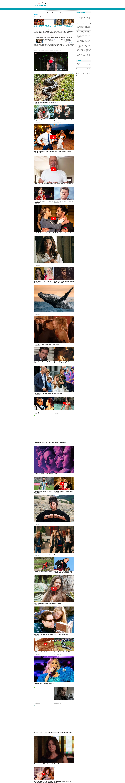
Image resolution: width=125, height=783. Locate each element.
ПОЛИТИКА (36, 14)
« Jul (76, 77)
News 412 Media (40, 5)
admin (42, 16)
